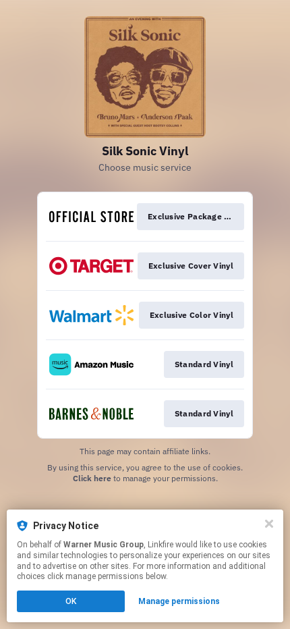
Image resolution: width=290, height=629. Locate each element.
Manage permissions (179, 601)
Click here (92, 478)
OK (70, 601)
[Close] (269, 524)
